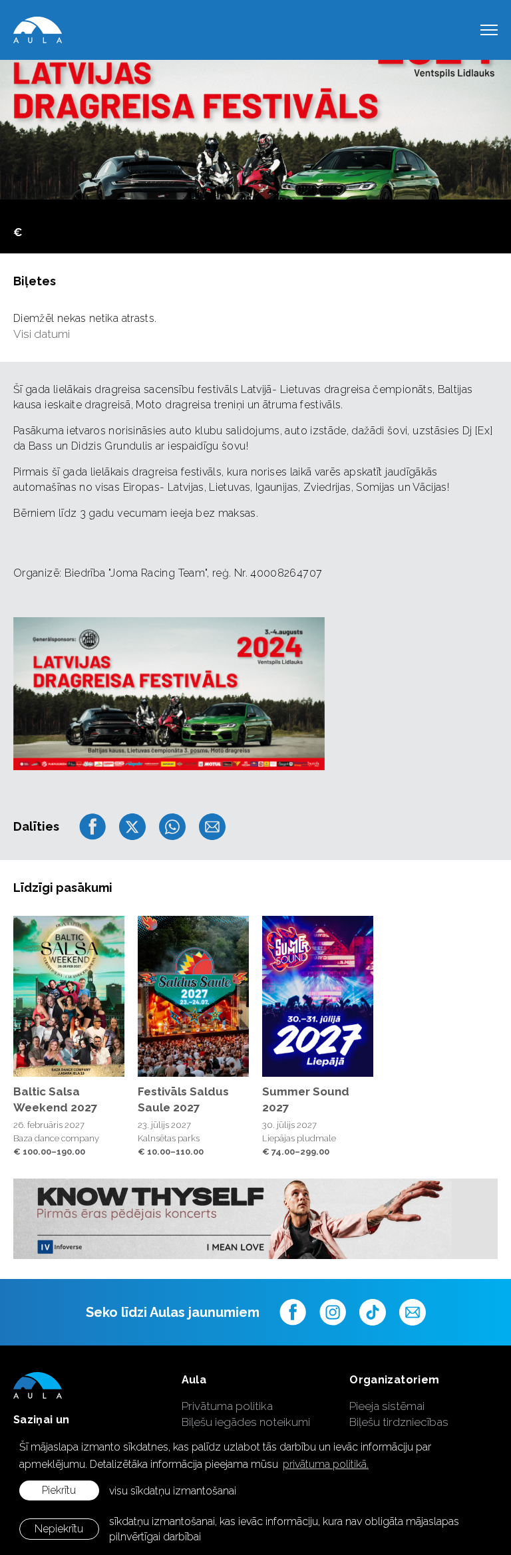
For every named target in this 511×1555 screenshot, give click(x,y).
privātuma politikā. (326, 1464)
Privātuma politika (227, 1406)
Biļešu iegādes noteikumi (246, 1422)
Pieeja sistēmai (387, 1406)
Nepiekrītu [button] (59, 1528)
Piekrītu (59, 1490)
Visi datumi (41, 334)
